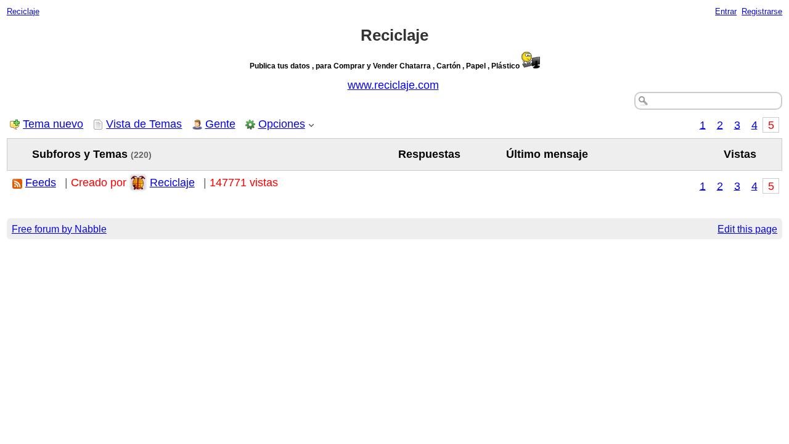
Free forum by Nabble (59, 228)
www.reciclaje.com (393, 85)
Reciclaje (23, 11)
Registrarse (762, 11)
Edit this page (747, 228)
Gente (220, 124)
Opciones (281, 124)
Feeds (40, 182)
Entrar (726, 11)
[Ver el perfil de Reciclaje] (138, 182)
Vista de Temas (144, 124)
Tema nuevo (53, 124)
